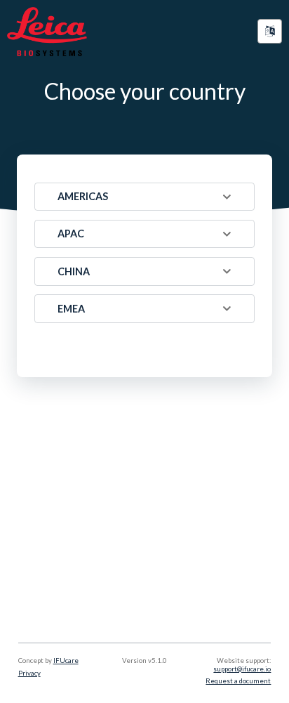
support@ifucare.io (242, 669)
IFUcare (66, 660)
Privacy (29, 673)
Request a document (238, 681)
